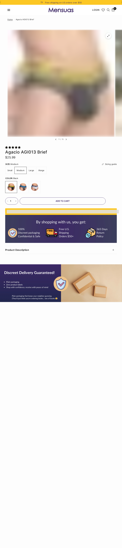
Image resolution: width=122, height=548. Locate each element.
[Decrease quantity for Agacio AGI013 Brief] (7, 201)
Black (11, 187)
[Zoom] (108, 36)
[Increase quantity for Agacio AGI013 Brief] (16, 201)
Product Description (17, 249)
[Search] (108, 10)
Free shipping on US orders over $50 (63, 2)
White (35, 187)
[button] (13, 147)
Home (10, 19)
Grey (23, 187)
